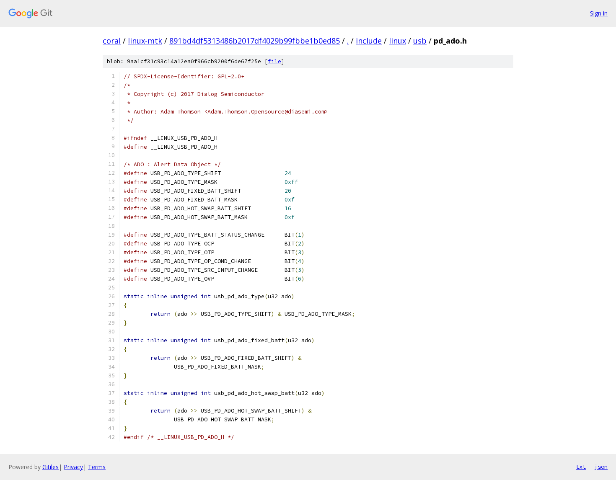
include (369, 41)
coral (112, 41)
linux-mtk (145, 41)
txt (581, 466)
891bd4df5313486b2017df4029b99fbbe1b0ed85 (254, 41)
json (601, 466)
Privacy (73, 467)
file (274, 61)
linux (397, 41)
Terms (97, 467)
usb (420, 41)
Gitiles (50, 467)
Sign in (599, 13)
